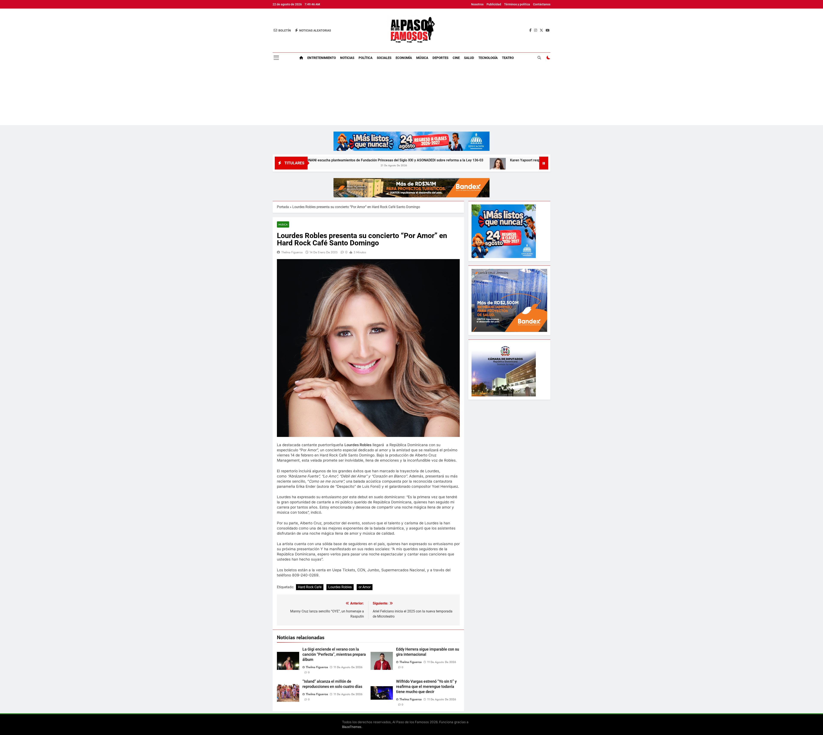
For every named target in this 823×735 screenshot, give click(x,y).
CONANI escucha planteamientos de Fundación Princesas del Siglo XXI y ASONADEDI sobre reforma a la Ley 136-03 (326, 160)
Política (365, 58)
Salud (469, 58)
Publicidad (494, 4)
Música (422, 58)
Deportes (440, 58)
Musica (283, 224)
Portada (283, 207)
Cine (456, 58)
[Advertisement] (411, 95)
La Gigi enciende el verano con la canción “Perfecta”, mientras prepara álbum (334, 654)
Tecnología (488, 58)
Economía (404, 58)
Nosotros (477, 4)
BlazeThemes (351, 727)
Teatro (508, 58)
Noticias (347, 58)
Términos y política (517, 4)
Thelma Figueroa (292, 252)
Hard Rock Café (309, 587)
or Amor (365, 587)
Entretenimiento (321, 58)
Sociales (384, 58)
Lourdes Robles (340, 587)
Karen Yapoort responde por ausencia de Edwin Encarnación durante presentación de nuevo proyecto (521, 160)
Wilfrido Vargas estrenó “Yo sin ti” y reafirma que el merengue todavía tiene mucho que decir (426, 686)
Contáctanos (541, 4)
